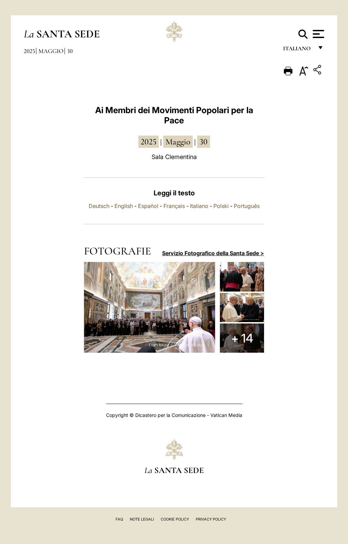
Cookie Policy (175, 519)
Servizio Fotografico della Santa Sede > (213, 253)
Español (148, 206)
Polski (221, 206)
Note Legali (142, 519)
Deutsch (99, 206)
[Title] (318, 71)
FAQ (119, 519)
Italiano (199, 206)
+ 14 (242, 338)
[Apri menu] (317, 34)
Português (247, 206)
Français (174, 206)
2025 (29, 51)
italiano (298, 50)
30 (70, 51)
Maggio (51, 51)
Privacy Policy (211, 519)
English (124, 206)
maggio (178, 142)
